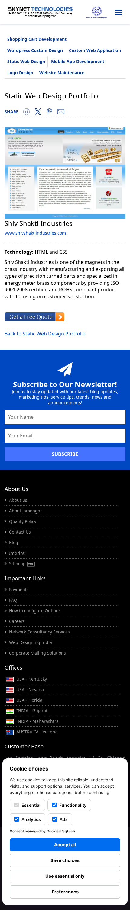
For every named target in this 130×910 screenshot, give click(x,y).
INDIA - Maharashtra (37, 721)
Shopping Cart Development (37, 39)
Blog (13, 542)
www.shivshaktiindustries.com (35, 233)
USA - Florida (28, 700)
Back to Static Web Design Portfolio (45, 333)
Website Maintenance (61, 72)
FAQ (13, 600)
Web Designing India (30, 642)
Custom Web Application (95, 50)
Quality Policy (22, 521)
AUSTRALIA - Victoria (36, 732)
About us (18, 500)
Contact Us (20, 532)
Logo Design (20, 72)
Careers (17, 621)
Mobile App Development (77, 61)
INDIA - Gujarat (31, 710)
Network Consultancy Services (39, 632)
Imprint (16, 553)
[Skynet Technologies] (40, 12)
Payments (19, 589)
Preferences (65, 892)
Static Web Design (26, 61)
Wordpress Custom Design (35, 50)
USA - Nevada (29, 689)
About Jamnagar (25, 511)
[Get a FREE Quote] (34, 316)
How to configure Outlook (34, 611)
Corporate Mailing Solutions (37, 653)
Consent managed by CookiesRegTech (42, 831)
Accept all (65, 845)
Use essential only (65, 876)
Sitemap (18, 563)
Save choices (65, 860)
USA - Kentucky (31, 679)
